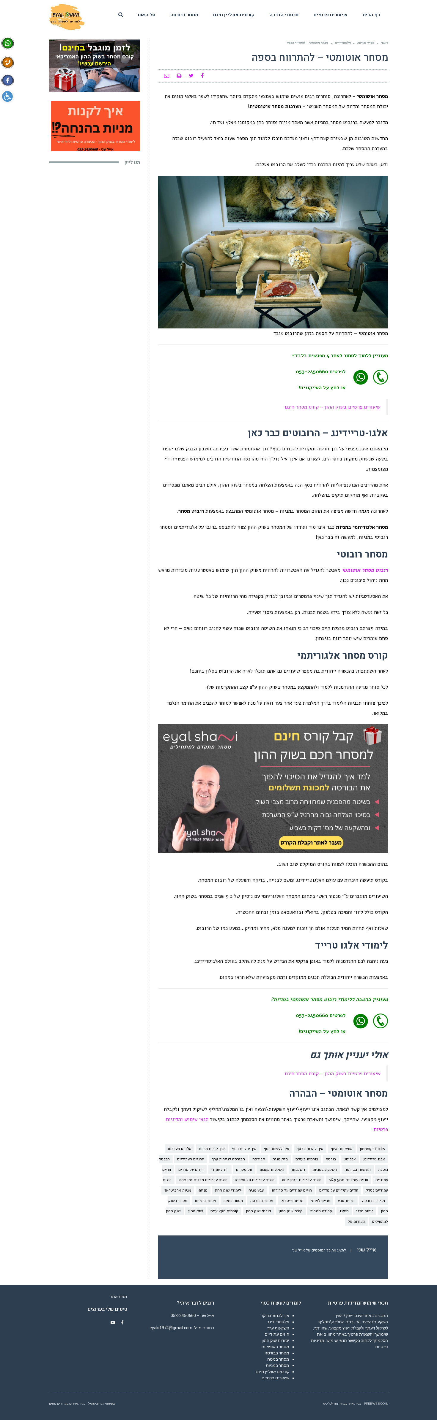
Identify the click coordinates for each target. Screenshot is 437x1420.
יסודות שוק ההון (275, 1340)
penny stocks (372, 1148)
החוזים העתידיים (190, 1159)
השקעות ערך (278, 1328)
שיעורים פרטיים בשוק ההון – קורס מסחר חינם (333, 406)
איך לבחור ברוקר (275, 1315)
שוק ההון (195, 1211)
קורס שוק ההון (291, 1211)
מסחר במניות (205, 1200)
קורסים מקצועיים (224, 1211)
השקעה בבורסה (358, 1169)
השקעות (298, 1169)
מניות (203, 1190)
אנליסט (350, 1159)
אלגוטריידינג (278, 1321)
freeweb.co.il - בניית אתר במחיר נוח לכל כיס (355, 1403)
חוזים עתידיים (277, 1334)
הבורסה (258, 1159)
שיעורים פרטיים (275, 1377)
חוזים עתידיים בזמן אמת (301, 1180)
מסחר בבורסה (261, 1200)
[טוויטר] (191, 76)
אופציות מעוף (342, 1148)
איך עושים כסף (244, 1148)
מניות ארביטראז (177, 1190)
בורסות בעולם (306, 1159)
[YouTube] (113, 1323)
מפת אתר (118, 1296)
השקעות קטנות (272, 1169)
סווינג (344, 1211)
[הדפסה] (179, 76)
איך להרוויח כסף (310, 1148)
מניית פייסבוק (292, 1200)
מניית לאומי (320, 1200)
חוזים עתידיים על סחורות (292, 1190)
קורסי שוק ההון (258, 1211)
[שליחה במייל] (166, 76)
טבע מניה (256, 1190)
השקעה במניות (324, 1169)
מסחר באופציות (275, 1346)
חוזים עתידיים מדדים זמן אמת (203, 1180)
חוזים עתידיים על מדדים (338, 1190)
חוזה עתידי (220, 1169)
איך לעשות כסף (276, 1148)
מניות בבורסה (373, 1200)
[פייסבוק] (202, 76)
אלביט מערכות (179, 1148)
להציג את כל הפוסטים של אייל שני (319, 1250)
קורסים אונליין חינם (272, 1371)
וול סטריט (244, 1169)
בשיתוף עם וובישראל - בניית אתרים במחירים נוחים (82, 1403)
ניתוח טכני (364, 1211)
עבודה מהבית (321, 1211)
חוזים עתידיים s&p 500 (348, 1180)
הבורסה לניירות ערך (228, 1159)
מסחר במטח (233, 1200)
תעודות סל (356, 1221)
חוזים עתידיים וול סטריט (254, 1180)
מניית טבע (346, 1200)
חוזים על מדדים (191, 1169)
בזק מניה (280, 1159)
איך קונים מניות (212, 1148)
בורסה (331, 1159)
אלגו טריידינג (374, 1159)
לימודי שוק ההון (228, 1190)
